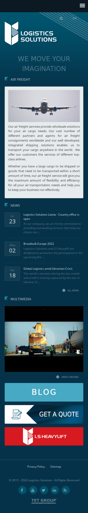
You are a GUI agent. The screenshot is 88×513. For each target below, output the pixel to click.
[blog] (44, 385)
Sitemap (55, 467)
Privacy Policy (36, 467)
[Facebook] (22, 490)
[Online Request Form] (44, 407)
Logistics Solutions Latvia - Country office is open (51, 217)
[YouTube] (33, 490)
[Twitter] (44, 490)
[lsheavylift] (44, 429)
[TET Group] (44, 501)
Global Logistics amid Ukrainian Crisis (48, 269)
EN (75, 18)
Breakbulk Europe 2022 (38, 244)
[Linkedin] (55, 490)
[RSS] (65, 490)
